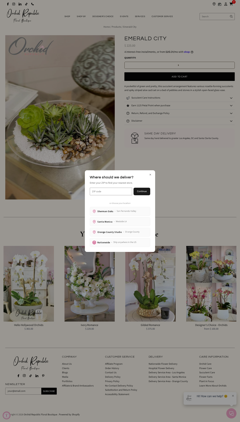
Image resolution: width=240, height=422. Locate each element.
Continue (142, 191)
